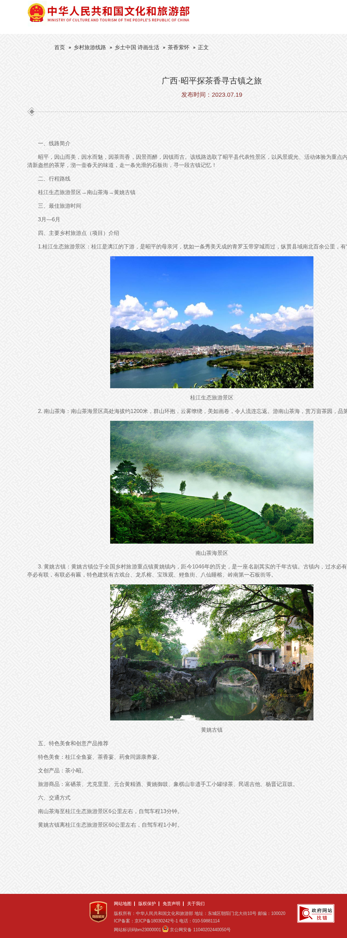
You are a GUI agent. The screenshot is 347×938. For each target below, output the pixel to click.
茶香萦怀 (178, 47)
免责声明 (171, 903)
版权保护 (147, 903)
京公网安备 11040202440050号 (200, 929)
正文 (203, 47)
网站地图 (122, 903)
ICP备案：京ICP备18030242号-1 (146, 920)
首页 (59, 47)
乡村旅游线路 (90, 47)
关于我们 (196, 903)
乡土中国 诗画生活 (137, 47)
